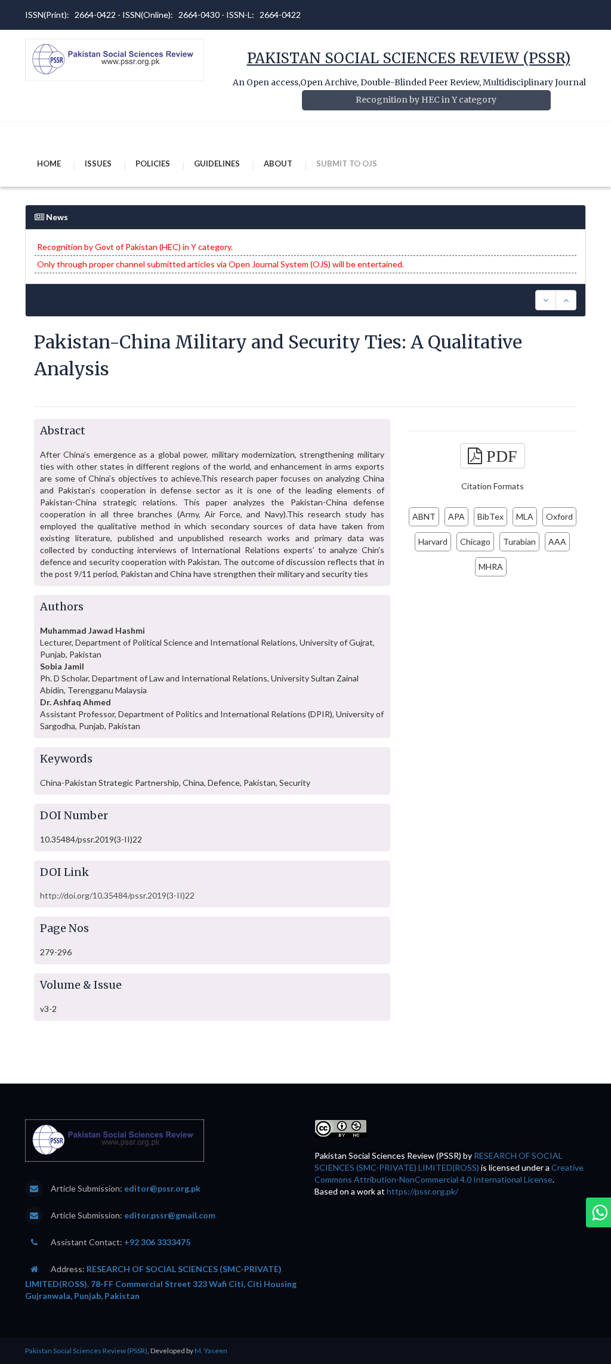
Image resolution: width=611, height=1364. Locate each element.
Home (49, 163)
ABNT (424, 516)
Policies (152, 163)
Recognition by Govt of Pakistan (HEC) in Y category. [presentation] (135, 247)
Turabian (519, 541)
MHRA (491, 566)
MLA (524, 516)
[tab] (305, 247)
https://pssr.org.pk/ (422, 1191)
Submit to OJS (346, 163)
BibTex (490, 516)
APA (456, 516)
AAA (557, 541)
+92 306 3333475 (157, 1242)
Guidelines (217, 163)
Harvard (433, 541)
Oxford (559, 516)
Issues (98, 163)
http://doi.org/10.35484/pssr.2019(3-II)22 (117, 895)
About (278, 163)
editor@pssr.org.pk (162, 1188)
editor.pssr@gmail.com (169, 1215)
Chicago (475, 541)
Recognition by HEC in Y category (426, 99)
